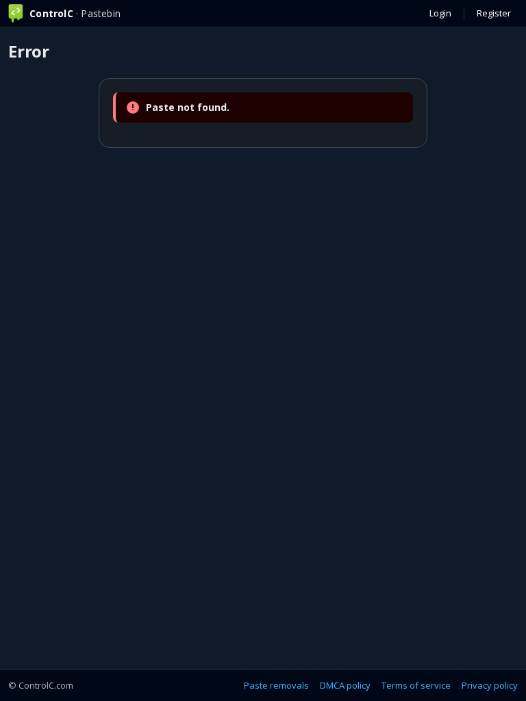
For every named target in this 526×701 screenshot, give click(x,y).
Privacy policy (490, 685)
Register (494, 13)
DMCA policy (345, 685)
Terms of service (416, 685)
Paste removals (276, 685)
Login (440, 13)
